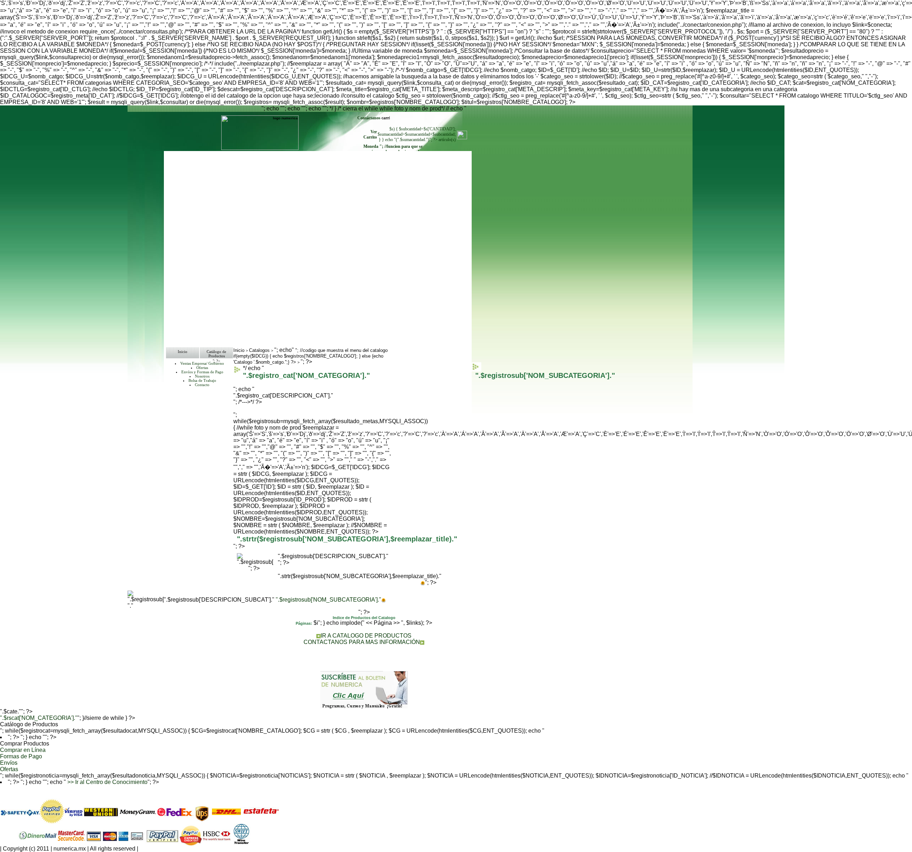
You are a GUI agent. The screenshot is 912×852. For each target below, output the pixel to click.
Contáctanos (369, 117)
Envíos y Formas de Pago (202, 372)
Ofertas (202, 367)
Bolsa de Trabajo (202, 380)
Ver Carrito (370, 134)
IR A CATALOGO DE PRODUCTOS (366, 636)
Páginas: (304, 623)
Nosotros (202, 376)
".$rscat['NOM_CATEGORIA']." (38, 718)
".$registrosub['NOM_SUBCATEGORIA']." (328, 600)
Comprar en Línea (23, 750)
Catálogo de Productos (216, 353)
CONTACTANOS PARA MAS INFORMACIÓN (362, 642)
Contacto (202, 385)
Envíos (8, 763)
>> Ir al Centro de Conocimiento (106, 782)
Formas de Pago (21, 756)
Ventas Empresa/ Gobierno (202, 363)
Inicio (182, 351)
